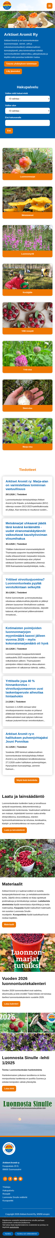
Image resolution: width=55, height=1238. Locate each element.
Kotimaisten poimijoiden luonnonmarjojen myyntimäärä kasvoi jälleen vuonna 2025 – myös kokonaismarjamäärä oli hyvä (27, 635)
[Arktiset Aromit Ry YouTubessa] (15, 1179)
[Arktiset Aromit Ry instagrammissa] (5, 1179)
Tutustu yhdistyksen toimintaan (21, 64)
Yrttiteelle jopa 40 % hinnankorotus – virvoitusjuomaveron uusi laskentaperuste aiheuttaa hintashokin (24, 688)
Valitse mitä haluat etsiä (16, 93)
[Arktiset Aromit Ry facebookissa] (10, 1179)
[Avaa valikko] (49, 6)
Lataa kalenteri (11, 1004)
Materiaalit (9, 924)
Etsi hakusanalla (13, 117)
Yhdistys (6, 1187)
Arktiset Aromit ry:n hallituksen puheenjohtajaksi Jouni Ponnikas (27, 737)
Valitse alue (10, 105)
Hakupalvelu (8, 1190)
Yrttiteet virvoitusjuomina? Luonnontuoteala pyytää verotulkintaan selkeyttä (25, 583)
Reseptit (6, 1194)
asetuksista (14, 1227)
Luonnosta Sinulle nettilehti (15, 1197)
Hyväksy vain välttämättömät (27, 1234)
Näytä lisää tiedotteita (26, 780)
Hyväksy (8, 1234)
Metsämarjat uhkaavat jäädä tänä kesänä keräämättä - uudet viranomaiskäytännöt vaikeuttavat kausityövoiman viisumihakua (26, 530)
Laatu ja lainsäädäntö (14, 830)
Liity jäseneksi (13, 71)
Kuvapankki (8, 1201)
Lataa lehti (9, 1088)
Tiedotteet (22, 494)
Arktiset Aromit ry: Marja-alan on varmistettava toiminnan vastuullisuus (27, 485)
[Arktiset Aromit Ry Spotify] (20, 1179)
